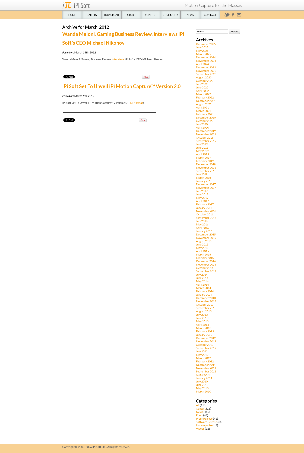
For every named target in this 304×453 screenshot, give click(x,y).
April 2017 (202, 201)
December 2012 (206, 338)
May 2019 (202, 150)
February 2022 (205, 97)
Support (151, 14)
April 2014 (202, 284)
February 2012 (205, 361)
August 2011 (203, 374)
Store (131, 14)
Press (199, 415)
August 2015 (203, 241)
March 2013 (203, 328)
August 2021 (203, 104)
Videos (200, 428)
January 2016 (204, 231)
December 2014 (206, 261)
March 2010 (203, 391)
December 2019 (206, 130)
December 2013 (206, 297)
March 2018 (203, 177)
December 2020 (206, 117)
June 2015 (202, 244)
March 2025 (203, 54)
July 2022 (202, 84)
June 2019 (202, 147)
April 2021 (202, 107)
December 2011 (206, 364)
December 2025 (206, 44)
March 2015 (203, 254)
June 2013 (202, 318)
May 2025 (202, 50)
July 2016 (202, 221)
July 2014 (202, 274)
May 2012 (202, 354)
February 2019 (205, 160)
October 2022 (204, 80)
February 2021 (205, 114)
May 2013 (202, 321)
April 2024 (202, 64)
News (190, 14)
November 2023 (206, 70)
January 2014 (204, 294)
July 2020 (202, 124)
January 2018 (204, 181)
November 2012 (206, 341)
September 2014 (206, 271)
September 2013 (206, 308)
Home (72, 14)
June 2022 (202, 87)
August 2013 (203, 311)
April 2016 (202, 227)
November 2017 (206, 187)
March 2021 (203, 110)
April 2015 (202, 251)
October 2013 (204, 304)
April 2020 (202, 127)
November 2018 (206, 167)
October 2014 (204, 267)
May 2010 (202, 388)
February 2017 (205, 204)
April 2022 (202, 90)
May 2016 (202, 224)
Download (111, 14)
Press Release (204, 418)
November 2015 (206, 237)
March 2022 (203, 94)
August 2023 (203, 77)
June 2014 (202, 277)
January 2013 (204, 334)
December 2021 (206, 100)
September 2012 (206, 348)
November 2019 (206, 134)
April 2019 (202, 154)
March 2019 (203, 157)
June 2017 (202, 194)
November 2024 (206, 60)
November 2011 (206, 368)
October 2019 (204, 137)
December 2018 (206, 164)
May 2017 (202, 197)
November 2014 (206, 264)
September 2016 (206, 217)
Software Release (206, 421)
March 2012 (203, 358)
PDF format (135, 102)
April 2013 (202, 324)
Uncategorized (205, 425)
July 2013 (202, 314)
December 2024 (206, 57)
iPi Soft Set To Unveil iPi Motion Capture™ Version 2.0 (121, 86)
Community (171, 14)
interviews (118, 59)
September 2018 (206, 171)
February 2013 (205, 331)
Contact (210, 14)
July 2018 (202, 174)
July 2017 (202, 191)
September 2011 (206, 371)
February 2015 (205, 257)
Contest (201, 408)
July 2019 (202, 144)
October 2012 (204, 344)
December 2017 (206, 184)
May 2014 (202, 281)
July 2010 (202, 381)
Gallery (92, 14)
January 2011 (204, 378)
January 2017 (204, 207)
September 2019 (206, 140)
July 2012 (202, 351)
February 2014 (205, 291)
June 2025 (202, 47)
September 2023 (206, 74)
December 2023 (206, 67)
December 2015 (206, 234)
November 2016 (206, 211)
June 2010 (202, 384)
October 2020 (204, 120)
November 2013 (206, 301)
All (197, 405)
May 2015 (202, 247)
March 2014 (203, 287)
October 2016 (204, 214)
